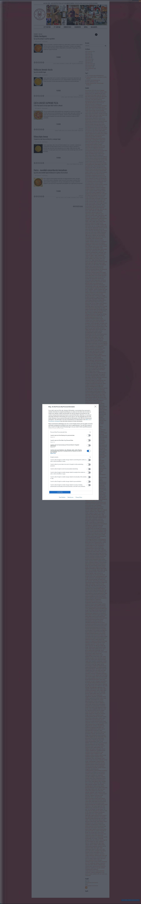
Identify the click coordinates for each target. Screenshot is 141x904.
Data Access (70, 497)
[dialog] (70, 452)
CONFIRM (60, 492)
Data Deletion (62, 497)
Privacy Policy (79, 497)
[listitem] (70, 432)
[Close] (96, 407)
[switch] (89, 435)
